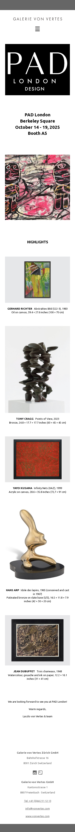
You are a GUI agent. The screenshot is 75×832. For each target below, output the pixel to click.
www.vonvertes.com (38, 816)
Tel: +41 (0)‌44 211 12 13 (37, 800)
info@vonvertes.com (37, 808)
